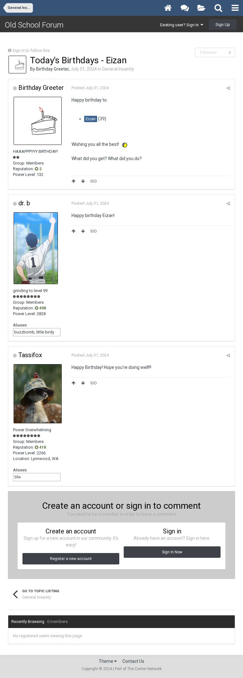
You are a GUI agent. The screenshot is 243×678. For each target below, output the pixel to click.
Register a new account (71, 559)
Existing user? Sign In (180, 24)
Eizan (91, 118)
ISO (93, 181)
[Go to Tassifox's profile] (38, 393)
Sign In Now (172, 552)
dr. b (24, 203)
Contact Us (133, 661)
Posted (90, 87)
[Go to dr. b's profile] (36, 248)
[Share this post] (228, 88)
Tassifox (30, 355)
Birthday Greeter (52, 69)
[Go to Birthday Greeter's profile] (17, 64)
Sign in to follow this (31, 50)
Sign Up (222, 24)
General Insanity (118, 69)
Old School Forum (34, 25)
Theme (106, 661)
